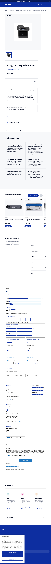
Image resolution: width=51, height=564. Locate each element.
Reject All (12, 555)
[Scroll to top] (6, 130)
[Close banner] (49, 1)
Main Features (12, 130)
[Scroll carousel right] (47, 1)
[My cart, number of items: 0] (41, 5)
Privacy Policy (4, 549)
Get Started (9, 508)
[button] (48, 552)
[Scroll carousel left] (1, 1)
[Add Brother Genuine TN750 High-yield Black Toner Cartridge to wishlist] (41, 199)
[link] (33, 195)
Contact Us (37, 508)
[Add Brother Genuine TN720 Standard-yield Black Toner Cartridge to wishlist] (21, 199)
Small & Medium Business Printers (18, 10)
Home (6, 10)
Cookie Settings (12, 559)
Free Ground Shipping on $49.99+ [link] (24, 1)
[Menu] (44, 5)
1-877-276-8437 (23, 508)
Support (43, 130)
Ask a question (29, 69)
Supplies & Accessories (24, 130)
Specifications (35, 130)
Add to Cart (8, 226)
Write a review (23, 69)
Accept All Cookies (12, 552)
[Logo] (8, 5)
